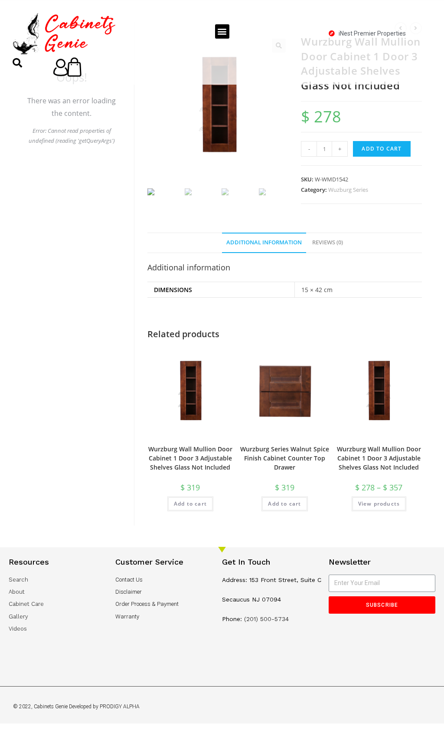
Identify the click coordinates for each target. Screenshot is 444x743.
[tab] (264, 243)
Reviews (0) (327, 242)
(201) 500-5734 (266, 618)
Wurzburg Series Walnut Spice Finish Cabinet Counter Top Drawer (284, 458)
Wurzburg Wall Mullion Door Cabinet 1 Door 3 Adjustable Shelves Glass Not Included (190, 458)
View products (379, 503)
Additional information (264, 242)
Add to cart (382, 148)
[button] (222, 31)
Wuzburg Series (348, 190)
